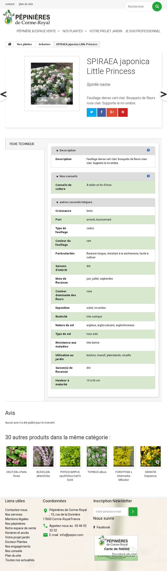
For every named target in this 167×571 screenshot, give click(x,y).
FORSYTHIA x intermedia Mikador (123, 475)
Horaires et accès (17, 532)
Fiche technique (22, 144)
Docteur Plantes (16, 542)
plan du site (26, 4)
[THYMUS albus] (97, 456)
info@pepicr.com (71, 535)
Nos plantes (73, 31)
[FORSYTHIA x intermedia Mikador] (123, 456)
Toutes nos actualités (20, 560)
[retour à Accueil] (9, 44)
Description (67, 150)
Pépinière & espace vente (36, 31)
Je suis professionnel (142, 31)
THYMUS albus (97, 472)
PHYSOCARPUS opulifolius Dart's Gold (70, 475)
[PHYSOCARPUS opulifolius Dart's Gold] (70, 456)
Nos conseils (68, 176)
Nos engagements (17, 546)
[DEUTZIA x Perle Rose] (16, 456)
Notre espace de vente (20, 528)
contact (10, 4)
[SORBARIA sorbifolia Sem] (4, 94)
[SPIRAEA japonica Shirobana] (163, 94)
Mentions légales (16, 519)
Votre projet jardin (106, 31)
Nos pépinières (15, 523)
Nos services (13, 514)
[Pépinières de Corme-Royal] (26, 17)
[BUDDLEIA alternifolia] (43, 456)
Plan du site (13, 555)
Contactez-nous (16, 510)
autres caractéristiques (75, 202)
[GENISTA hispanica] (150, 456)
